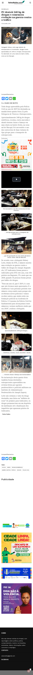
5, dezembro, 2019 (5, 23)
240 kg (4, 467)
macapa (19, 470)
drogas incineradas (17, 467)
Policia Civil (26, 470)
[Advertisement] (16, 75)
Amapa (8, 467)
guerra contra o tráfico (9, 470)
